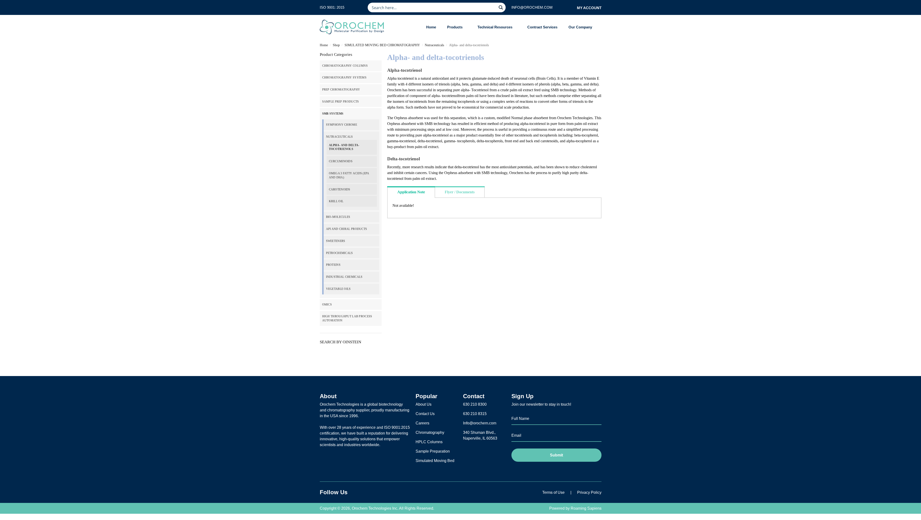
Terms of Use (553, 492)
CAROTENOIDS (339, 189)
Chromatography (430, 432)
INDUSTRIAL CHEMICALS (344, 277)
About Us (423, 404)
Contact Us (425, 414)
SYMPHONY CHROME (341, 124)
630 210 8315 (475, 414)
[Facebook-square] (359, 492)
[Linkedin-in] (371, 492)
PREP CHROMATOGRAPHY (341, 89)
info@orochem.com (532, 7)
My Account (589, 8)
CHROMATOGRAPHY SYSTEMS (344, 77)
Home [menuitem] (431, 27)
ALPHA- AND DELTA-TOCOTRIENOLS (344, 147)
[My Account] (571, 7)
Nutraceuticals (434, 45)
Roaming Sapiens (586, 508)
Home (324, 45)
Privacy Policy (589, 492)
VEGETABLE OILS (338, 289)
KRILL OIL (336, 201)
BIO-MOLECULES (338, 217)
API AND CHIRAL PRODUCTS (346, 229)
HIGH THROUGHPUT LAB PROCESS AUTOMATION (347, 318)
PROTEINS (333, 264)
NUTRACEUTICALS (339, 136)
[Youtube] (383, 492)
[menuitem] (457, 27)
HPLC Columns (429, 442)
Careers (422, 423)
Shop (336, 45)
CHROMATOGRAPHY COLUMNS (345, 65)
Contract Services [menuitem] (542, 27)
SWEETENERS (335, 241)
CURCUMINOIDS (341, 161)
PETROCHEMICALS (339, 253)
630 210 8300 (475, 404)
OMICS (327, 304)
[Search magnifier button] (500, 7)
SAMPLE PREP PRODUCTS (340, 101)
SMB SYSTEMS (333, 113)
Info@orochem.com (479, 423)
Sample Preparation (433, 451)
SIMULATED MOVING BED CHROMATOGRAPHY (382, 45)
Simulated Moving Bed (435, 461)
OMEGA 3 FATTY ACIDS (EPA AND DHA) (349, 175)
